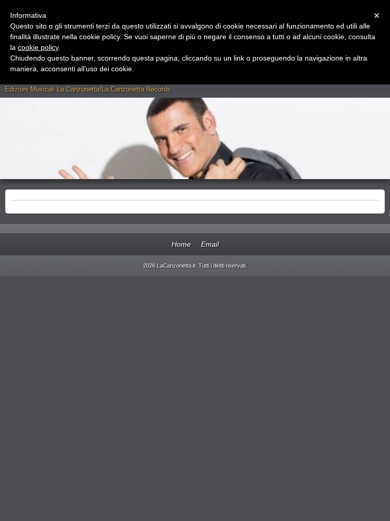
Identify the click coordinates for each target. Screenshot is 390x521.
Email (210, 244)
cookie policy (38, 47)
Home (181, 244)
